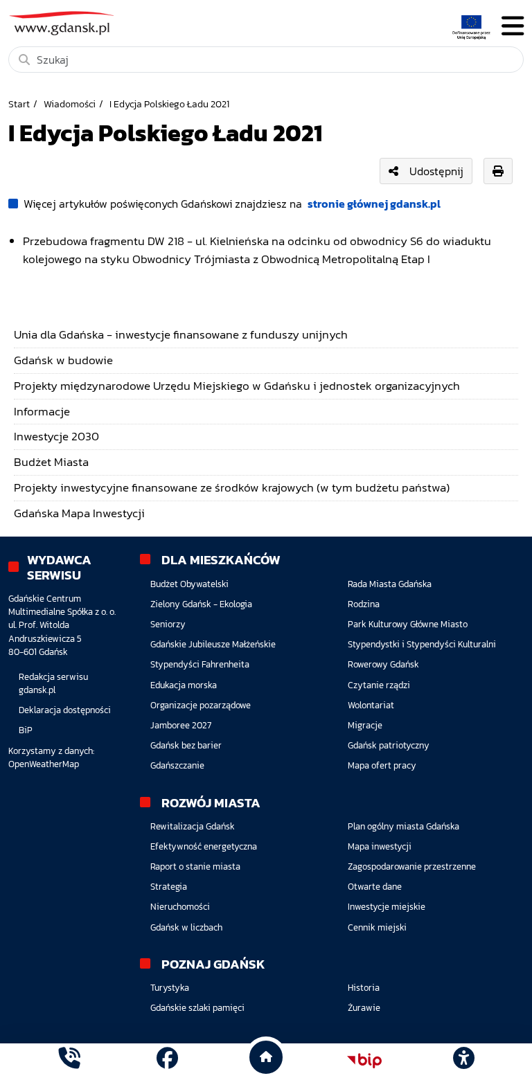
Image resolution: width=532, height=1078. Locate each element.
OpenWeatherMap (43, 764)
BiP (26, 730)
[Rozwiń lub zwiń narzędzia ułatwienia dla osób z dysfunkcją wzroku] (463, 1060)
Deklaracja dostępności (65, 710)
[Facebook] (167, 1060)
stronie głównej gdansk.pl (374, 203)
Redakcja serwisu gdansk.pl (53, 683)
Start (19, 103)
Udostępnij (436, 171)
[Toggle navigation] (513, 26)
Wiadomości (70, 103)
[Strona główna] (69, 1060)
